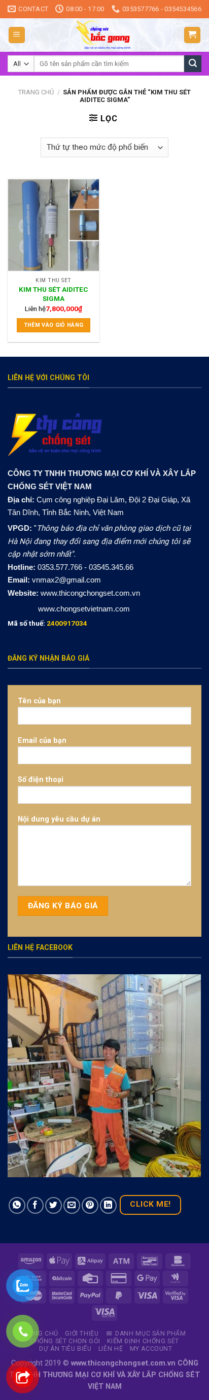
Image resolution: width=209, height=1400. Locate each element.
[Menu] (17, 35)
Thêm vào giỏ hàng (54, 325)
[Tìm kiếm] (192, 64)
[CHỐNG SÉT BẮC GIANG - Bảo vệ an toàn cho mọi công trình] (104, 35)
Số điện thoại (40, 779)
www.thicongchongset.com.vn (90, 593)
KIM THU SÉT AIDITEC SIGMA (53, 293)
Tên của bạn (39, 701)
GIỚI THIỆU (81, 1333)
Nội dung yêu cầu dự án (59, 819)
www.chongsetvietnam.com (83, 608)
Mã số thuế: (47, 623)
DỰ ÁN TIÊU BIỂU (65, 1348)
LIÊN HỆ (110, 1348)
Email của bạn (42, 740)
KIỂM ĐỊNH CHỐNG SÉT (143, 1341)
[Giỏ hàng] (192, 35)
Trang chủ (36, 92)
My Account (151, 1348)
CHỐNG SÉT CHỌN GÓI (65, 1341)
